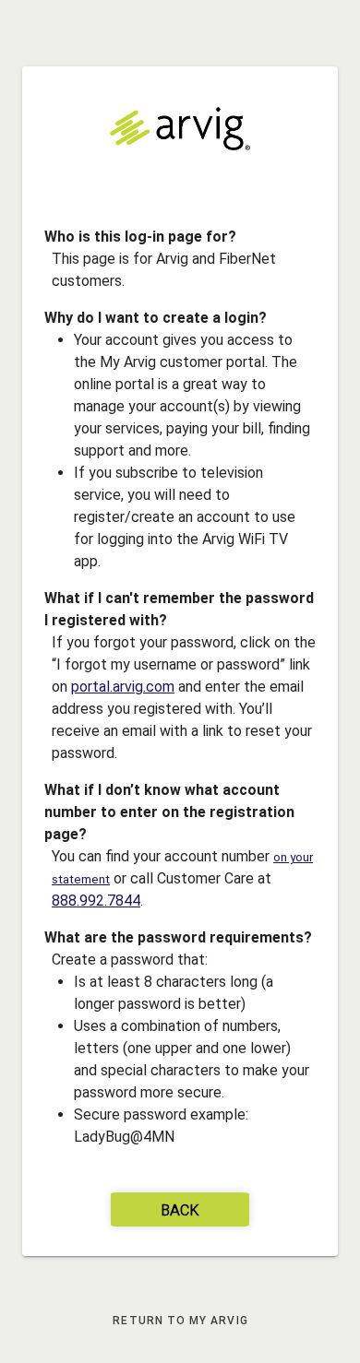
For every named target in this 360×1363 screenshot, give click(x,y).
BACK (180, 1211)
